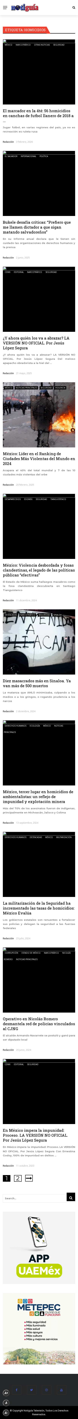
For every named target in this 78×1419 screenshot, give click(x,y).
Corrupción (11, 953)
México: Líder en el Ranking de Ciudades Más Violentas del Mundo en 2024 (39, 458)
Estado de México (31, 953)
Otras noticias (42, 44)
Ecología (35, 725)
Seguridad (59, 44)
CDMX (7, 272)
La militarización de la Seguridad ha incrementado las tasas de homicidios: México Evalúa (38, 908)
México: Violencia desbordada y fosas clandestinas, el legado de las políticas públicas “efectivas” (39, 570)
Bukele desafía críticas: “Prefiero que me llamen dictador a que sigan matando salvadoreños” (37, 227)
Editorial (19, 272)
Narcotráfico (23, 44)
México (8, 44)
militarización (64, 837)
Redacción (8, 141)
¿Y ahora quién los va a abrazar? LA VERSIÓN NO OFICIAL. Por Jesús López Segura (36, 343)
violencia (60, 387)
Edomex (28, 499)
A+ (6, 1393)
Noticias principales (26, 387)
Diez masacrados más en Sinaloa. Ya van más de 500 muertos (37, 683)
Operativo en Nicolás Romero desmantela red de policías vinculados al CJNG (39, 1023)
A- (6, 1413)
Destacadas (11, 615)
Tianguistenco (58, 499)
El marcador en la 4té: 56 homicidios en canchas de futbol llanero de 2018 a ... (38, 115)
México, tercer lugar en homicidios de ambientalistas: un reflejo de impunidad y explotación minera (38, 796)
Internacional (28, 156)
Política (44, 156)
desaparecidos (13, 499)
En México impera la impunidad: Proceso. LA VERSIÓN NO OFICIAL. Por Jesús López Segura (35, 1135)
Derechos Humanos (15, 725)
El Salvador (11, 156)
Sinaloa (57, 615)
